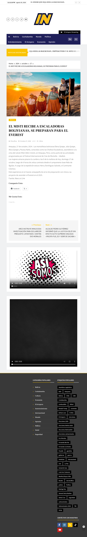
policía (61, 485)
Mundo (38, 36)
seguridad (72, 497)
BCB (60, 391)
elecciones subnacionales (66, 434)
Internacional (40, 413)
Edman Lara (62, 413)
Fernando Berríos (64, 442)
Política (48, 36)
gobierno (61, 455)
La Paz (66, 463)
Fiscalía (61, 451)
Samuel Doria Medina (65, 493)
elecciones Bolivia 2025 (66, 425)
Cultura (38, 396)
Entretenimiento (15, 42)
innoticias (61, 459)
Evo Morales (62, 438)
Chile (67, 396)
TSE (75, 506)
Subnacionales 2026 (65, 506)
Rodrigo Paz (62, 489)
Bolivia (16, 36)
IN (9, 36)
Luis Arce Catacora (64, 472)
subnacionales (63, 502)
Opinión (52, 42)
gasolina (69, 451)
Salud (37, 430)
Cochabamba (27, 36)
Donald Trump (63, 408)
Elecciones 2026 (63, 421)
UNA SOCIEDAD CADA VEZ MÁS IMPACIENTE (48, 2)
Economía (41, 42)
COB (74, 396)
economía (74, 408)
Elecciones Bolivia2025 (65, 430)
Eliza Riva (14, 141)
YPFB (60, 510)
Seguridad (39, 434)
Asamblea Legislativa (65, 387)
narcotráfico (70, 480)
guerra (70, 455)
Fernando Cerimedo (65, 447)
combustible (62, 404)
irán (60, 463)
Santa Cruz (62, 497)
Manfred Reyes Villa (65, 476)
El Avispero (29, 42)
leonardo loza (63, 468)
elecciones (72, 417)
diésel (72, 404)
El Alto (71, 413)
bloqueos (67, 391)
